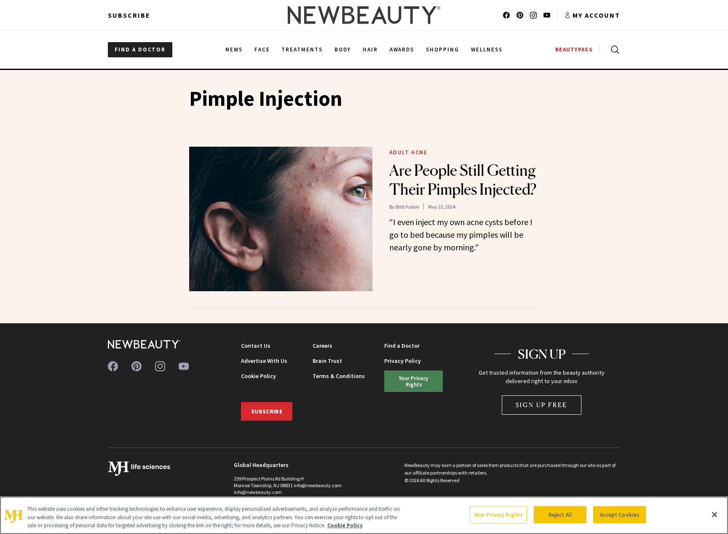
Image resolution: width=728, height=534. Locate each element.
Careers (322, 345)
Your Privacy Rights (413, 381)
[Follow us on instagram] (533, 15)
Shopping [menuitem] (442, 49)
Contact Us (255, 345)
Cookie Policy (258, 376)
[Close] (714, 514)
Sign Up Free (542, 404)
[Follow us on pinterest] (520, 15)
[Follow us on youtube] (546, 15)
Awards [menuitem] (402, 49)
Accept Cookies (619, 514)
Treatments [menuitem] (302, 49)
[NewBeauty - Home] (364, 15)
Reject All (560, 514)
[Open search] (613, 49)
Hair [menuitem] (370, 49)
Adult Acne (408, 152)
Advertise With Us (264, 361)
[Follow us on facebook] (506, 15)
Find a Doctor (402, 345)
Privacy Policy (402, 361)
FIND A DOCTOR (140, 49)
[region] (364, 515)
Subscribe (129, 15)
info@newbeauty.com (258, 492)
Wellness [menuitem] (487, 49)
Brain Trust (327, 361)
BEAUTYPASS (574, 49)
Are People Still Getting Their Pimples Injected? (462, 180)
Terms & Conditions (339, 376)
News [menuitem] (234, 49)
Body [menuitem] (343, 49)
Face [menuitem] (262, 49)
